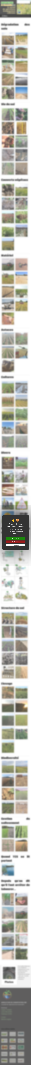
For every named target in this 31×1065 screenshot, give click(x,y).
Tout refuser (15, 542)
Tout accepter (15, 538)
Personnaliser (15, 545)
